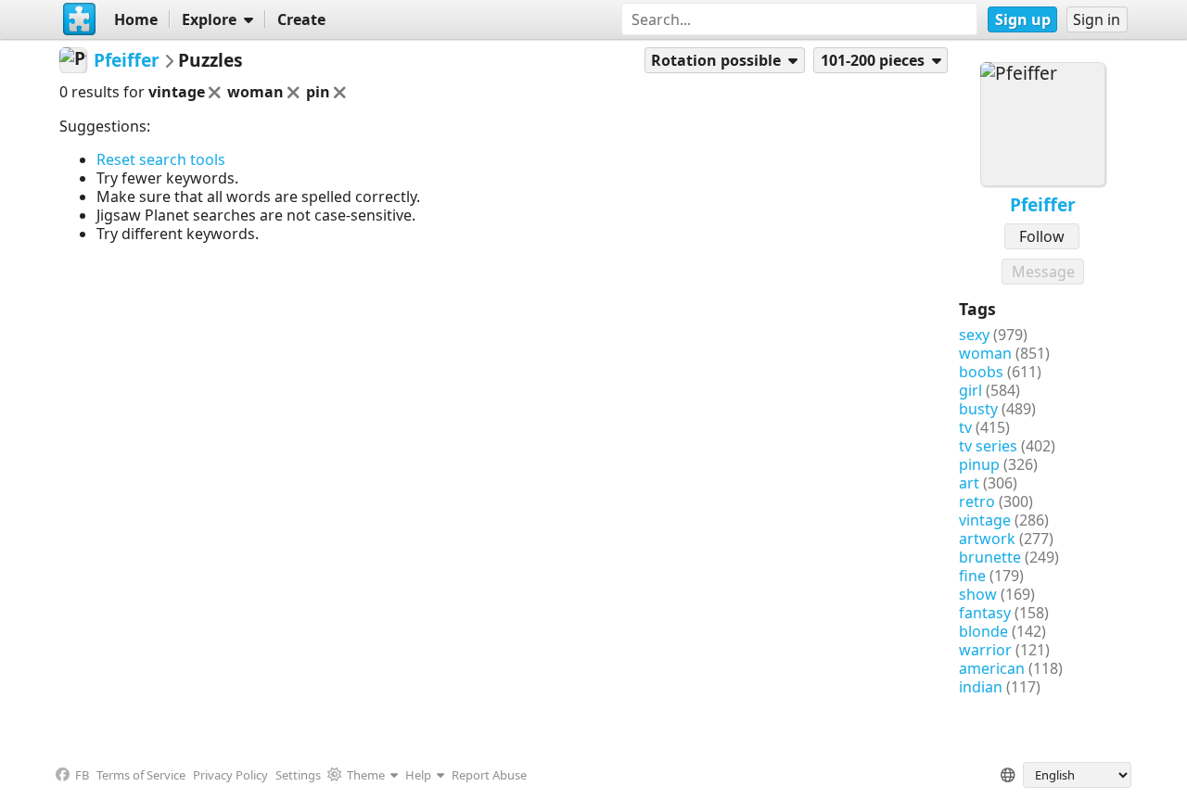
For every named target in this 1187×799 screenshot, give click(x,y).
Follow (1042, 236)
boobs (981, 371)
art (969, 483)
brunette (990, 557)
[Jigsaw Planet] (78, 19)
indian (980, 687)
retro (977, 501)
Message (1043, 271)
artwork (987, 538)
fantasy (985, 612)
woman (985, 353)
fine (972, 575)
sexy (974, 334)
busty (978, 409)
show (978, 594)
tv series (988, 446)
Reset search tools (160, 159)
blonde (983, 631)
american (992, 668)
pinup (979, 464)
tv (965, 427)
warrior (985, 650)
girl (970, 390)
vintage (985, 520)
